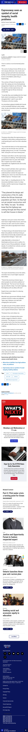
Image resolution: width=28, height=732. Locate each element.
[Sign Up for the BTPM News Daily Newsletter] (14, 454)
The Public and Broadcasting (9, 723)
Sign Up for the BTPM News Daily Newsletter (14, 465)
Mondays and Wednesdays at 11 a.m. (14, 429)
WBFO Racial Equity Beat (12, 379)
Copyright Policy (6, 691)
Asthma (16, 376)
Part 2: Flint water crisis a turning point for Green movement (13, 495)
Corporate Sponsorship (8, 701)
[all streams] (26, 730)
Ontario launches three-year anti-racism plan (13, 572)
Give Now (22, 2)
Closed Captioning (7, 704)
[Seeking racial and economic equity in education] (13, 599)
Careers (4, 698)
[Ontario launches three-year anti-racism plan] (13, 561)
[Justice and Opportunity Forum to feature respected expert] (13, 523)
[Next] (25, 51)
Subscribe (14, 478)
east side (8, 376)
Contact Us (5, 685)
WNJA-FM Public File (7, 718)
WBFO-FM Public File (7, 719)
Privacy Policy (6, 688)
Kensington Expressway (18, 373)
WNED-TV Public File (7, 716)
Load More (14, 636)
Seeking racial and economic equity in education (11, 613)
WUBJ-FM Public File (7, 721)
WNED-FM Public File (7, 717)
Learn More (14, 441)
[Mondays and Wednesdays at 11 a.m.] (14, 412)
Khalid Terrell (5, 542)
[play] (2, 730)
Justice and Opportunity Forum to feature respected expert (13, 537)
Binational (5, 569)
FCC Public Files (6, 710)
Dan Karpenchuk (6, 577)
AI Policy (5, 694)
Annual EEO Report (7, 707)
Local (7, 373)
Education (5, 608)
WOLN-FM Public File (7, 720)
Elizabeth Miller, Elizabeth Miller (9, 501)
